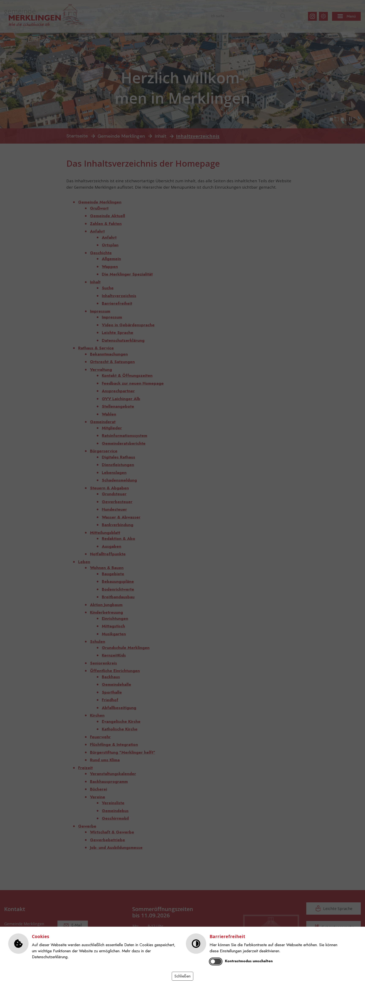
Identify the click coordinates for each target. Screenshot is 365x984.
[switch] (216, 961)
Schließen (182, 976)
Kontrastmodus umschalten (249, 961)
